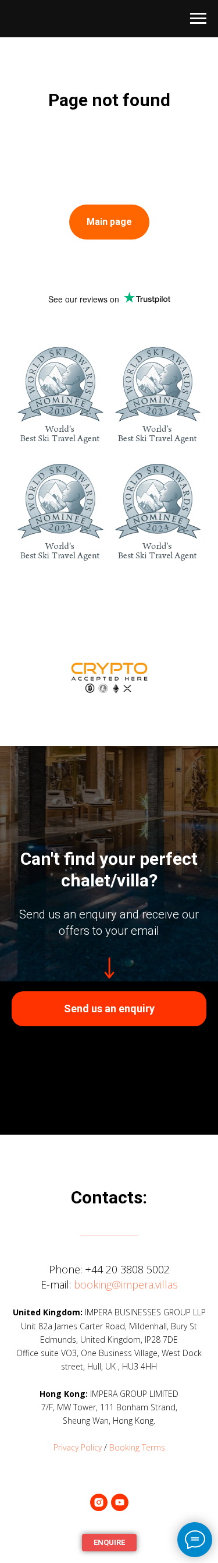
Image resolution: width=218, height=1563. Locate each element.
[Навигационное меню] (198, 18)
